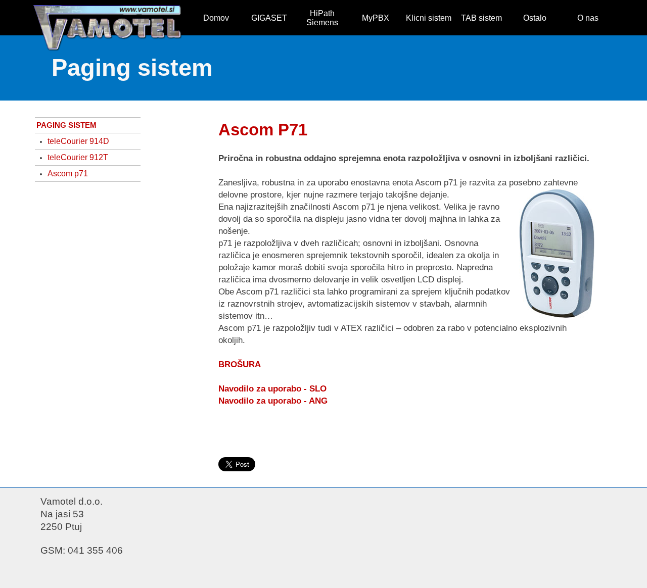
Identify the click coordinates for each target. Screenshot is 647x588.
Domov (216, 18)
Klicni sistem (428, 18)
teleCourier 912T (78, 157)
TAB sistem (481, 18)
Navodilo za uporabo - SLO (272, 388)
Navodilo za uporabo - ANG (273, 401)
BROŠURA (239, 364)
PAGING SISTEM (66, 125)
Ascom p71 (68, 173)
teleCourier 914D (78, 141)
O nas (587, 18)
